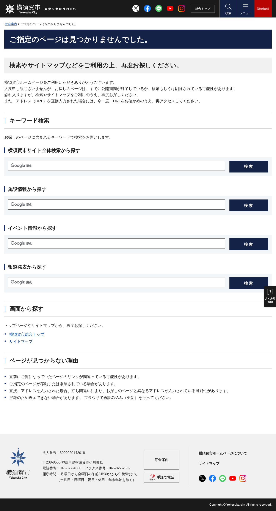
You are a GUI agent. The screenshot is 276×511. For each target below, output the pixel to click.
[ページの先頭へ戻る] (266, 503)
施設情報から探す (27, 189)
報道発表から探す (27, 267)
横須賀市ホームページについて (223, 453)
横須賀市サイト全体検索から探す (44, 150)
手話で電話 (165, 477)
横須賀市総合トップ (26, 334)
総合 (202, 8)
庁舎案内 (162, 460)
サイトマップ (21, 341)
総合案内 (11, 24)
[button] (228, 8)
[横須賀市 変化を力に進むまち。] (41, 9)
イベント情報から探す (32, 228)
